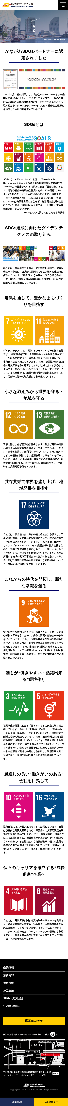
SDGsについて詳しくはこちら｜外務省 (44, 212)
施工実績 (8, 990)
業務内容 (8, 975)
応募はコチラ (51, 1102)
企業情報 (8, 967)
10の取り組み (11, 1006)
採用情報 (8, 982)
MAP (55, 1073)
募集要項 (17, 1102)
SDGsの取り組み (13, 998)
